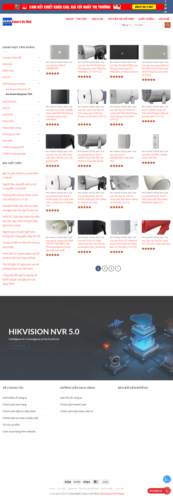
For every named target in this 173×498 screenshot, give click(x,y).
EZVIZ (6, 77)
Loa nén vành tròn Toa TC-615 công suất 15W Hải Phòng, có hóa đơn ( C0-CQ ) (92, 114)
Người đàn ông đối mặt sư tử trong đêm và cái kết (19, 186)
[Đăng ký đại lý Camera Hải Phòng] (83, 7)
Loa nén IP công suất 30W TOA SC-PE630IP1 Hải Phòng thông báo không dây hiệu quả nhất (59, 245)
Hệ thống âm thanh (14, 83)
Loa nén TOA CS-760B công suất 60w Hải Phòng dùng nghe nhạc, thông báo (92, 243)
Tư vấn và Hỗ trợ (121, 18)
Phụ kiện (8, 140)
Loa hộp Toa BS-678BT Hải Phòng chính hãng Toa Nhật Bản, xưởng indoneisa (124, 68)
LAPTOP (8, 114)
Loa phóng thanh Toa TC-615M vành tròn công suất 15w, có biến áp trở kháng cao (59, 200)
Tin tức (81, 18)
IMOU (6, 108)
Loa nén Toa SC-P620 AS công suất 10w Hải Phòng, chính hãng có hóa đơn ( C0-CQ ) (123, 114)
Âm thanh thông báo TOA (19, 94)
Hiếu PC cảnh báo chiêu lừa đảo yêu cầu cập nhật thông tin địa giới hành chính (21, 221)
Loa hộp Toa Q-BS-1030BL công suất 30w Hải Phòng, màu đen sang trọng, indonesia (59, 114)
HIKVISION (9, 101)
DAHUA (7, 63)
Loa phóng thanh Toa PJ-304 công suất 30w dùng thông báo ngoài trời (154, 199)
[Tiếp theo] (118, 268)
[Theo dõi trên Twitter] (166, 8)
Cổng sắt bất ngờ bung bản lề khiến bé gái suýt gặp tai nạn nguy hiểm (20, 279)
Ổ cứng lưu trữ (11, 134)
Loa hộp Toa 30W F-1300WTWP (56, 67)
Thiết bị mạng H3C (13, 147)
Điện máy (8, 70)
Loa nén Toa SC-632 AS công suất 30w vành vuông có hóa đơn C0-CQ (124, 199)
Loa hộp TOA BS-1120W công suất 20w (154, 156)
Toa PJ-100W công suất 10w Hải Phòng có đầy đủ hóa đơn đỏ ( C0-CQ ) (155, 113)
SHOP (70, 18)
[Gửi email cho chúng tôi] (166, 12)
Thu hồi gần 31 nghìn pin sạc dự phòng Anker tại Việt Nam (21, 266)
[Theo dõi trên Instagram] (166, 5)
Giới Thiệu (146, 18)
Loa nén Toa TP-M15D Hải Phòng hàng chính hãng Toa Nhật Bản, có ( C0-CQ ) (92, 68)
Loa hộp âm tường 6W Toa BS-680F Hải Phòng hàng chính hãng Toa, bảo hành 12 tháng (155, 70)
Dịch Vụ (97, 18)
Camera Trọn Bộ (12, 57)
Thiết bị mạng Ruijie (14, 153)
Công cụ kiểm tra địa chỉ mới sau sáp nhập (21, 244)
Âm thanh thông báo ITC (18, 89)
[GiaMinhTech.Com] (17, 22)
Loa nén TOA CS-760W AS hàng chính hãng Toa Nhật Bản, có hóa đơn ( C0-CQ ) (123, 243)
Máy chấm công (12, 127)
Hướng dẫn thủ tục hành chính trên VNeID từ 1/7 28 (20, 197)
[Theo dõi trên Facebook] (166, 2)
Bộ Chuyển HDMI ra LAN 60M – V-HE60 (21, 175)
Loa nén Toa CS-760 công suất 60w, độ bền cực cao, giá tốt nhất (59, 157)
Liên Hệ (164, 18)
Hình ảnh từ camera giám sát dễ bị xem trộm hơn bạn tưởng (21, 255)
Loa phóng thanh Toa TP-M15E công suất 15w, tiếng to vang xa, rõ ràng (92, 199)
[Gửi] (167, 25)
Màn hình (8, 121)
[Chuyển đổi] (39, 57)
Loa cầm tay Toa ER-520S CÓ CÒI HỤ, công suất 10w (156, 242)
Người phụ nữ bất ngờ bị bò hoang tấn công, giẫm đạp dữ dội (21, 234)
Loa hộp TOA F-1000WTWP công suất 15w (121, 157)
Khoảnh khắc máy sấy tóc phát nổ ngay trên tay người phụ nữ (20, 208)
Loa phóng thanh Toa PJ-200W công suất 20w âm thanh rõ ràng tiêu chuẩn (91, 157)
